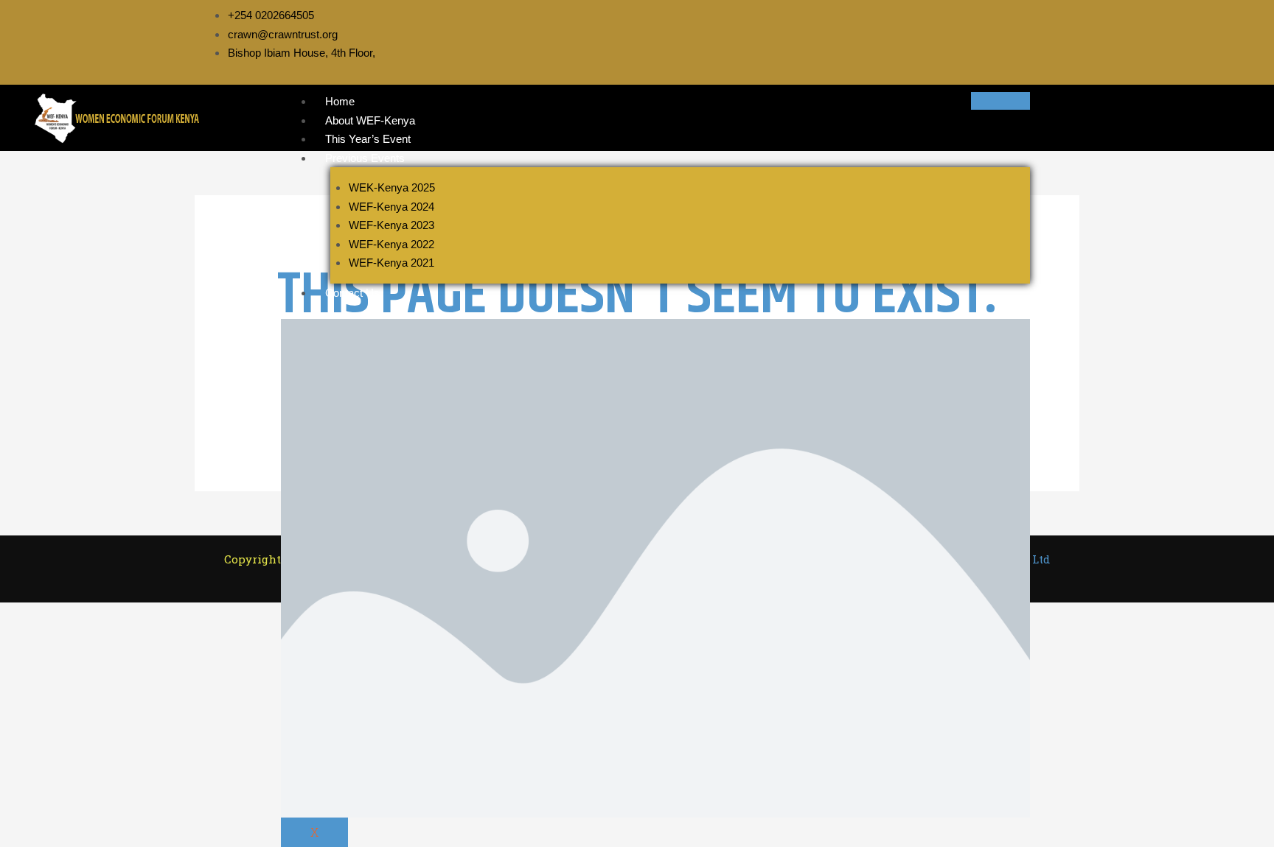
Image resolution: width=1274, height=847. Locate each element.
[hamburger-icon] (1000, 101)
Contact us (352, 293)
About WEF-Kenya (370, 120)
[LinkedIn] (1004, 34)
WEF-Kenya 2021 (391, 262)
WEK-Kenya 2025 (392, 187)
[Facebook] (972, 34)
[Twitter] (988, 34)
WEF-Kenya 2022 (391, 244)
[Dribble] (1021, 34)
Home (340, 101)
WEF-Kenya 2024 (391, 206)
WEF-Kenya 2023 (391, 225)
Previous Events (365, 158)
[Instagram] (1037, 34)
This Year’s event (368, 139)
